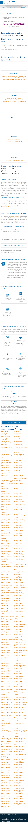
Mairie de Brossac (5, 494)
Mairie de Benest (18, 465)
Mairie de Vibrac (5, 788)
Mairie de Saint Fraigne (6, 707)
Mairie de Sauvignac (5, 759)
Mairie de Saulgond (5, 757)
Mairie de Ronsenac (5, 680)
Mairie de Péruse (5, 587)
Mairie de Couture (18, 535)
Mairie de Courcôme (5, 533)
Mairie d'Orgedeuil (5, 657)
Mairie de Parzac (18, 662)
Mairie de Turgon (18, 775)
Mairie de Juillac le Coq (6, 579)
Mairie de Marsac (5, 626)
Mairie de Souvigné (5, 764)
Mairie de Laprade (18, 592)
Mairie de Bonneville (5, 477)
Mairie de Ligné (4, 605)
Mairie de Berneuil (18, 467)
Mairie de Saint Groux (6, 715)
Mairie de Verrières (18, 783)
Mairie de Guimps (5, 571)
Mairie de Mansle (5, 623)
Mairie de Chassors (18, 514)
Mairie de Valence (5, 779)
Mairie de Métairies (5, 600)
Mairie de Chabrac (18, 498)
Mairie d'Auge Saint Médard (20, 447)
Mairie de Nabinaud (18, 649)
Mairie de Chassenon (19, 511)
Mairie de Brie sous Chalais (20, 490)
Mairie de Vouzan (5, 803)
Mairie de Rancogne (5, 673)
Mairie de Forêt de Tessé (6, 585)
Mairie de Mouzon (5, 649)
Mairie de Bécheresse (19, 462)
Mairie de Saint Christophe (20, 697)
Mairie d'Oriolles (17, 657)
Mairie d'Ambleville (5, 436)
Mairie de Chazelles (18, 519)
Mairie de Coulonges (6, 532)
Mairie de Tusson (5, 777)
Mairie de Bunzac (18, 494)
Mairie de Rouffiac (18, 680)
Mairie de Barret (5, 459)
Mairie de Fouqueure (19, 556)
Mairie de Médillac (18, 629)
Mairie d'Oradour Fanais (19, 655)
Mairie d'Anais (17, 436)
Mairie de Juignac (18, 577)
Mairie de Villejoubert (6, 795)
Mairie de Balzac (5, 454)
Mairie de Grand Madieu (19, 593)
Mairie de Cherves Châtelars (20, 520)
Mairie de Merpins (18, 631)
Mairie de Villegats (5, 793)
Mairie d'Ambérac (5, 434)
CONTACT (3, 814)
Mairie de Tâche (17, 589)
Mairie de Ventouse (5, 782)
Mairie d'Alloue (17, 433)
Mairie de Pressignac (6, 670)
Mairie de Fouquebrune (6, 556)
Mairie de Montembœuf (6, 636)
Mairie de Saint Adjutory (6, 689)
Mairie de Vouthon (18, 801)
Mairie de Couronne (5, 584)
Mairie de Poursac (5, 668)
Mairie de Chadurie (5, 499)
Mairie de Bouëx (17, 480)
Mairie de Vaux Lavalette (7, 780)
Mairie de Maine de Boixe (7, 619)
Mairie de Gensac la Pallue (7, 563)
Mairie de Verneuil (5, 783)
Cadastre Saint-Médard (14, 121)
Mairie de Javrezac (5, 577)
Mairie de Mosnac (18, 642)
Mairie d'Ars (4, 444)
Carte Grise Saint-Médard (14, 139)
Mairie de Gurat (4, 572)
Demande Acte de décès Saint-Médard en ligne (14, 79)
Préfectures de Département (16, 819)
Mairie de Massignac (5, 628)
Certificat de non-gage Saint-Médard (14, 141)
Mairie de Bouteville (18, 483)
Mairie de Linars (4, 608)
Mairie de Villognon (5, 796)
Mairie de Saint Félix (5, 704)
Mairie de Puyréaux (5, 671)
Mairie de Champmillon (19, 504)
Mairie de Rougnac (5, 681)
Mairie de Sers (4, 761)
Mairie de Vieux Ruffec (19, 788)
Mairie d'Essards (5, 598)
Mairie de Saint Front (19, 707)
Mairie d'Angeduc (5, 441)
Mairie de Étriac (4, 550)
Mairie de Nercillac (5, 652)
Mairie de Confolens (5, 530)
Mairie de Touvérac (18, 772)
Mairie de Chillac (17, 522)
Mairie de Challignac (5, 501)
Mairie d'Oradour (5, 655)
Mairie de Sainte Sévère (6, 749)
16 (9, 201)
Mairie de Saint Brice (5, 697)
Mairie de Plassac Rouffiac (20, 665)
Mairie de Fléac (4, 553)
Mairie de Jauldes (18, 576)
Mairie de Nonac (18, 654)
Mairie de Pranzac (18, 668)
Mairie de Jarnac (4, 576)
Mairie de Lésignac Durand (7, 602)
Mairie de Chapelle (5, 582)
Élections (8, 821)
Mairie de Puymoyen (19, 670)
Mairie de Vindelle (18, 796)
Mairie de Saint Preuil (6, 731)
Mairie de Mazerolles (18, 628)
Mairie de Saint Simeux (19, 740)
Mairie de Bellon (5, 465)
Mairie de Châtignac (5, 519)
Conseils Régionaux (5, 818)
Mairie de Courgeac (18, 533)
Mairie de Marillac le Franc (20, 624)
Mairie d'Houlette (18, 574)
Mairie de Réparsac (18, 676)
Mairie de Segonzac (18, 759)
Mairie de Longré (5, 610)
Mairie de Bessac (5, 468)
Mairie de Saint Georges (19, 709)
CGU (15, 814)
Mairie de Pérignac (18, 663)
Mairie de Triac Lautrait (19, 774)
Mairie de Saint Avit (5, 696)
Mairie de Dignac (18, 540)
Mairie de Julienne (5, 580)
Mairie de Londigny (18, 608)
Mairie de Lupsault (18, 611)
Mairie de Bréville (5, 488)
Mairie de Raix (17, 671)
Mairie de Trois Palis (5, 775)
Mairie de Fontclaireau (6, 554)
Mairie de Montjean (5, 641)
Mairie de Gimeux (5, 564)
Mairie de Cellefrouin (6, 496)
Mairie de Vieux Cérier (6, 597)
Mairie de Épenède (18, 546)
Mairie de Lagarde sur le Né (7, 592)
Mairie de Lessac (18, 602)
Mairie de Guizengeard (19, 571)
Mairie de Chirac (5, 525)
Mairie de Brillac (17, 493)
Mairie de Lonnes (18, 610)
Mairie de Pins (17, 600)
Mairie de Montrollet (18, 641)
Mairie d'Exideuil (18, 550)
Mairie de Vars (17, 779)
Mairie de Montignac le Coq (7, 639)
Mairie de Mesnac (5, 632)
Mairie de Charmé (5, 509)
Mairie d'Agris (17, 431)
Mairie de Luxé (17, 615)
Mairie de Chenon (5, 520)
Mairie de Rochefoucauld (19, 587)
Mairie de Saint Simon (6, 741)
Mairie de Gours (17, 598)
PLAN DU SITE (10, 814)
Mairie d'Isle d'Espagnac (19, 580)
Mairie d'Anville (17, 443)
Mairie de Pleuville (5, 666)
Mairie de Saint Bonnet (19, 696)
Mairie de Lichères (18, 603)
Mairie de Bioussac (5, 470)
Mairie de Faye (17, 584)
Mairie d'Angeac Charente (20, 438)
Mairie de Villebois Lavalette (7, 792)
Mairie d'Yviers (17, 804)
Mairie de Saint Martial (19, 722)
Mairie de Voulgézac (5, 801)
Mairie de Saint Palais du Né (20, 730)
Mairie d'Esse (4, 548)
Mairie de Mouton (5, 647)
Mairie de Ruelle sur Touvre (7, 688)
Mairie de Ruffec (17, 688)
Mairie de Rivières (18, 678)
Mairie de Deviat (5, 540)
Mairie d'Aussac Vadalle (6, 451)
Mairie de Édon (17, 545)
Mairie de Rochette (5, 589)
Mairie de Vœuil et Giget (19, 803)
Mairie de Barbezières (19, 454)
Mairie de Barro (17, 459)
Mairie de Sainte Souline (19, 749)
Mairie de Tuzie (17, 777)
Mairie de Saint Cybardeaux (20, 702)
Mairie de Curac (17, 537)
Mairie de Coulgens (18, 530)
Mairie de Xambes (5, 804)
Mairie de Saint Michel (6, 730)
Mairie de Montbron (18, 634)
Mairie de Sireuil (4, 762)
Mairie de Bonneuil (18, 475)
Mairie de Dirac (4, 542)
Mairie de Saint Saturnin (19, 738)
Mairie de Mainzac (5, 621)
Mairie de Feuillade (18, 551)
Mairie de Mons (17, 632)
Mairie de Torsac (18, 770)
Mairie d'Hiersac (17, 572)
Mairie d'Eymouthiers (6, 551)
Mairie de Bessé (17, 468)
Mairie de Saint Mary (18, 723)
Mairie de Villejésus (18, 793)
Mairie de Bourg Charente (7, 483)
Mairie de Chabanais (5, 498)
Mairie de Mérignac (5, 631)
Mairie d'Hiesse (4, 574)
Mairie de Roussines (5, 686)
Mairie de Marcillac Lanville (20, 623)
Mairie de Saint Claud (19, 699)
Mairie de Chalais (18, 499)
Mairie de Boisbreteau (19, 472)
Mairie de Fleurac (18, 553)
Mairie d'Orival (4, 658)
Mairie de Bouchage (5, 593)
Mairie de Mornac (5, 642)
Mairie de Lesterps (5, 603)
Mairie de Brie (17, 488)
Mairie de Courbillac (18, 532)
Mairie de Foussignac (6, 558)
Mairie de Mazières (5, 629)
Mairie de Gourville (18, 566)
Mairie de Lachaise (5, 590)
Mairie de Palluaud (5, 662)
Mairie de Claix (17, 525)
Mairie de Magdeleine (19, 585)
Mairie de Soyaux (18, 764)
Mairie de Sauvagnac (18, 757)
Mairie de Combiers (18, 527)
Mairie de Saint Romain (6, 738)
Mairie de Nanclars (5, 650)
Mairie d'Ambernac (18, 434)
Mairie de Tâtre (17, 595)
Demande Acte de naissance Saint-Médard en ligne (14, 76)
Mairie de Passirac (5, 663)
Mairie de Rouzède (18, 686)
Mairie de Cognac (5, 527)
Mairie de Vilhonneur (19, 790)
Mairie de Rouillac (18, 681)
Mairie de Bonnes (5, 475)
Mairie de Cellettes (18, 496)
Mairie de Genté (17, 563)
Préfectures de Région (16, 818)
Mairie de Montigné (18, 639)
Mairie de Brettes (18, 485)
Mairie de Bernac (5, 467)
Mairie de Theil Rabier (6, 770)
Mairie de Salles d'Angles (6, 751)
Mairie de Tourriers (5, 772)
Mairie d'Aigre (4, 433)
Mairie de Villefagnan (19, 792)
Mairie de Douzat (18, 542)
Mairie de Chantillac (18, 507)
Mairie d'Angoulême (18, 441)
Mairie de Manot (18, 621)
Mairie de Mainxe (18, 619)
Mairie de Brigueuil (5, 493)
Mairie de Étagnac (18, 548)
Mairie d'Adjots (17, 597)
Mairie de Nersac (18, 652)
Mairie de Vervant (18, 785)
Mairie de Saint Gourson (19, 712)
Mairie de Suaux (5, 766)
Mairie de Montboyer (6, 634)
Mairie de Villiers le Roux (19, 795)
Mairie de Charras (18, 509)
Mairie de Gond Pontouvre (20, 564)
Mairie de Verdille (18, 782)
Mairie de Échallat (18, 543)
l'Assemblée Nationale (13, 216)
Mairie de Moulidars (5, 644)
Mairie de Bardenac (18, 455)
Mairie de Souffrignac (19, 762)
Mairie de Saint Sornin (19, 741)
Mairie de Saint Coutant (6, 702)
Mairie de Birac (17, 470)
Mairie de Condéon (18, 529)
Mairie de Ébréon (5, 543)
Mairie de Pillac (4, 665)
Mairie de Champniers (6, 507)
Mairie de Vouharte (18, 798)
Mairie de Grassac (5, 567)
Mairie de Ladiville (18, 590)
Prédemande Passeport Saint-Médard (14, 100)
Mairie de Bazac (17, 460)
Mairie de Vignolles (5, 790)
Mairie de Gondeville (6, 566)
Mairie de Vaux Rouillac (19, 780)
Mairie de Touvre (5, 774)
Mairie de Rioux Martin (6, 678)
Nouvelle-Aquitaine (19, 183)
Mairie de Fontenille (18, 554)
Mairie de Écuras (5, 545)
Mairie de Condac (5, 529)
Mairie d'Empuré (5, 546)
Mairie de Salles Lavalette (20, 754)
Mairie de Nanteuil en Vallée (20, 650)
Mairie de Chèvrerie (18, 582)
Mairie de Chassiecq (5, 514)
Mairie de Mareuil (5, 624)
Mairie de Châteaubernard (7, 516)
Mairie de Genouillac (18, 559)
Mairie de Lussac (5, 615)
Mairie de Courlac (5, 535)
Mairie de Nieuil (4, 654)
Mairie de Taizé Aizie (5, 767)
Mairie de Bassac (5, 460)
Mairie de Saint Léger (6, 722)
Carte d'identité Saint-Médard (14, 98)
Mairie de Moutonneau (19, 647)
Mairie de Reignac (5, 676)
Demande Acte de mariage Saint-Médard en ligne (14, 77)
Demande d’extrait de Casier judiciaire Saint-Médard (14, 101)
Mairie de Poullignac (18, 666)
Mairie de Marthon (18, 626)
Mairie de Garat (17, 558)
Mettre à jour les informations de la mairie (9, 49)
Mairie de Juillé (17, 579)
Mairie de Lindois (5, 595)
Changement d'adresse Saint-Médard (14, 160)
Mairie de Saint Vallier (6, 746)
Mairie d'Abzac (4, 431)
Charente (3, 183)
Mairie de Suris (17, 766)
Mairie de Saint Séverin (6, 740)
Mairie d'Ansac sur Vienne (7, 443)
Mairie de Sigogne (18, 761)
